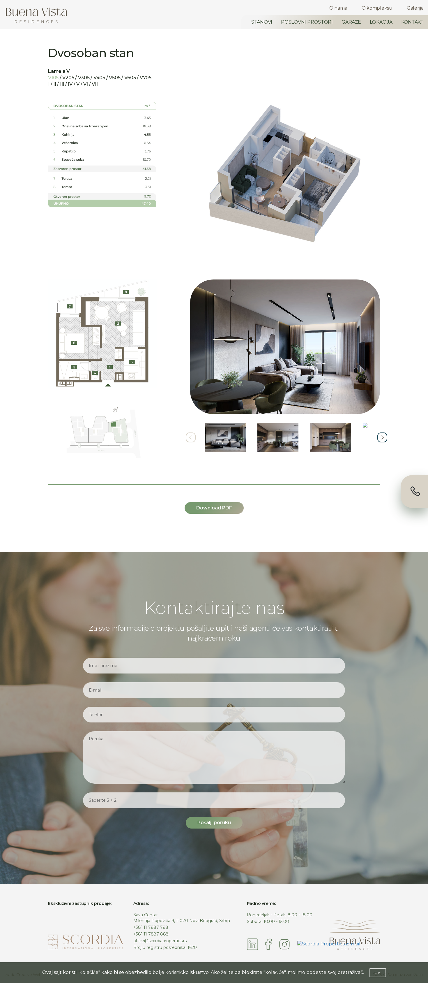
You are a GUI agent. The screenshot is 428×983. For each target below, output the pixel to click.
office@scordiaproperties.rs (160, 940)
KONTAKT (412, 22)
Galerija (415, 8)
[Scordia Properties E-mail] (328, 944)
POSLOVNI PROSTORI (307, 22)
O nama (338, 8)
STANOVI (261, 22)
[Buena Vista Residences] (36, 15)
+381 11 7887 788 (151, 927)
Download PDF (214, 508)
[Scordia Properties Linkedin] (252, 944)
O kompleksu (377, 8)
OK (377, 972)
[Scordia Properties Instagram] (284, 944)
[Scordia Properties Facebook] (268, 944)
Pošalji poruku (214, 822)
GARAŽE (351, 22)
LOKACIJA (381, 22)
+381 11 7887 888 (151, 934)
